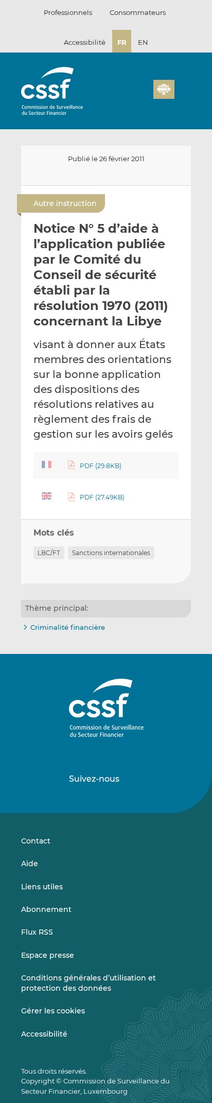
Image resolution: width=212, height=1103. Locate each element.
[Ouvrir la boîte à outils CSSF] (142, 95)
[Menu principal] (182, 87)
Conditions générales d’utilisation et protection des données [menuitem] (88, 983)
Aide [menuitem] (29, 863)
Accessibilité (84, 42)
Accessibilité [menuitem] (44, 1034)
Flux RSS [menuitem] (37, 932)
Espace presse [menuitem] (47, 955)
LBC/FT (49, 553)
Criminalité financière (67, 627)
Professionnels (68, 12)
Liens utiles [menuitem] (42, 886)
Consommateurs (138, 12)
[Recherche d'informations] (130, 95)
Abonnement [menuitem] (46, 909)
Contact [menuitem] (35, 841)
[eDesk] (163, 89)
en (143, 42)
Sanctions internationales (111, 553)
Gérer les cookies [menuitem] (53, 1010)
